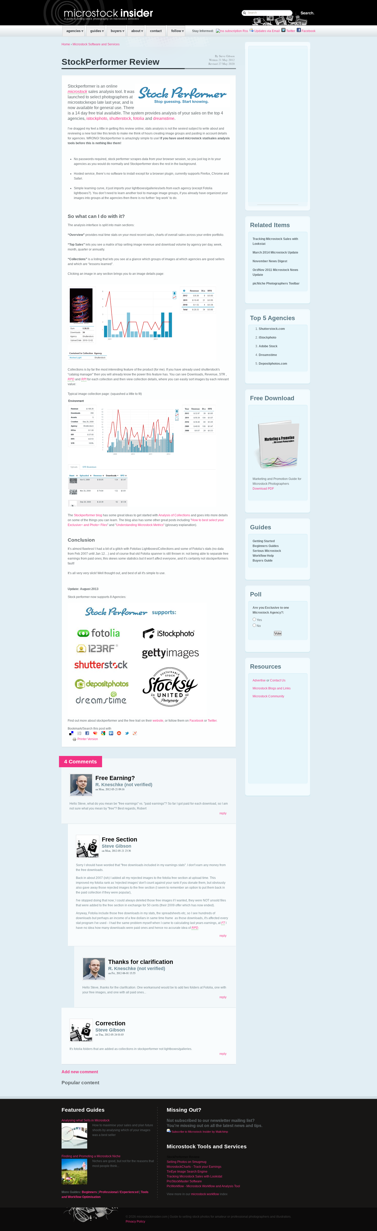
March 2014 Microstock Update (275, 252)
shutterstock (120, 118)
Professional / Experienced (118, 1192)
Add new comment (80, 1072)
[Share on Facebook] (87, 734)
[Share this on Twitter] (127, 734)
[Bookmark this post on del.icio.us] (71, 734)
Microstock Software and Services (96, 44)
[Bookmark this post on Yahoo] (135, 734)
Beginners (89, 1192)
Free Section (119, 839)
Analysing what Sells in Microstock (86, 1120)
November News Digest (270, 261)
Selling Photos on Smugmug (186, 1162)
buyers (116, 31)
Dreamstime (268, 355)
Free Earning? (115, 778)
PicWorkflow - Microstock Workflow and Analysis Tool (203, 1186)
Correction (110, 1023)
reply (223, 813)
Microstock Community (268, 696)
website (158, 720)
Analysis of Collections (174, 515)
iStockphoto (267, 337)
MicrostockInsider (95, 12)
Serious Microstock (267, 551)
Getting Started (264, 541)
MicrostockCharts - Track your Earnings (194, 1167)
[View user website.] (81, 795)
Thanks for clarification (140, 962)
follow (176, 31)
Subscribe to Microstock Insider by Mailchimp (200, 1131)
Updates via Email (267, 31)
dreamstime (163, 118)
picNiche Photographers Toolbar (276, 283)
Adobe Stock (268, 346)
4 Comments (80, 761)
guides (95, 31)
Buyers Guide (263, 560)
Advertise (259, 680)
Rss (245, 31)
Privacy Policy (135, 1221)
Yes (259, 620)
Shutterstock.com (272, 329)
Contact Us (277, 680)
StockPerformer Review (110, 62)
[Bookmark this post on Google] (103, 734)
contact (156, 31)
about (135, 31)
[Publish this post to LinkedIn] (111, 734)
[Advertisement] (277, 128)
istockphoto (96, 118)
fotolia (138, 118)
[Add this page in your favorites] (95, 734)
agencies (73, 31)
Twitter (290, 31)
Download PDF (263, 488)
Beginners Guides (266, 546)
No (258, 626)
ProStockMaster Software (184, 1181)
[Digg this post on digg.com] (79, 734)
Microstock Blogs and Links (272, 688)
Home (66, 44)
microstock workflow (205, 1194)
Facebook (308, 31)
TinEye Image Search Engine (187, 1171)
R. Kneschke (109, 784)
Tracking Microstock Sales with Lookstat (194, 1176)
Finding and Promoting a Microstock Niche (91, 1156)
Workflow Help (263, 555)
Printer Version (87, 739)
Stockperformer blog (88, 515)
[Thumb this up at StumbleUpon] (119, 734)
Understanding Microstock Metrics (139, 525)
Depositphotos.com (273, 363)
